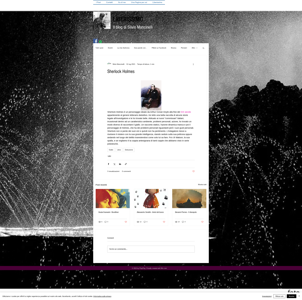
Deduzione (129, 150)
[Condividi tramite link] (126, 164)
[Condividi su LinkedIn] (120, 164)
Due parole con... (140, 48)
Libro (119, 150)
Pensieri (184, 48)
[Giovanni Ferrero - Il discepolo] (189, 198)
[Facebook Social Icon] (95, 41)
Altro (193, 48)
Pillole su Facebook (159, 48)
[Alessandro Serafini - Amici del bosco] (151, 198)
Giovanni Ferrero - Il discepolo (186, 212)
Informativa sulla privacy (102, 296)
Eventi (110, 48)
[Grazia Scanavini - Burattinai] (113, 198)
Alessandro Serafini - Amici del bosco (150, 212)
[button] (203, 48)
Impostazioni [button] (267, 296)
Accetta (291, 296)
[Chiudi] (299, 296)
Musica (173, 48)
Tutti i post (99, 48)
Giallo (111, 150)
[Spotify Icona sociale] (100, 41)
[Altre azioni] (193, 64)
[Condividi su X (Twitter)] (114, 164)
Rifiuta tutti (279, 296)
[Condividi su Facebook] (108, 164)
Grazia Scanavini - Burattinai (108, 212)
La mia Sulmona (123, 48)
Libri (109, 156)
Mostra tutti (202, 184)
